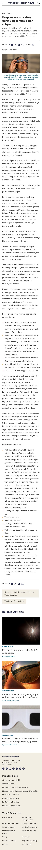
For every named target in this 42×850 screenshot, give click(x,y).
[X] (17, 769)
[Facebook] (7, 769)
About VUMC (26, 844)
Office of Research (29, 831)
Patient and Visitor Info (10, 823)
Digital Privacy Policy (29, 840)
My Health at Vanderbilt (10, 795)
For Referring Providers (10, 802)
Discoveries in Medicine (10, 798)
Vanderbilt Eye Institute (14, 601)
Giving (4, 837)
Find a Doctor (7, 817)
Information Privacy (9, 840)
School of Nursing (8, 827)
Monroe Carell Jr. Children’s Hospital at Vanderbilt (20, 791)
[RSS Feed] (3, 769)
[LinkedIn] (20, 769)
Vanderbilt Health (8, 784)
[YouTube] (10, 769)
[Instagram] (13, 769)
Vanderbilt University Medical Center (15, 787)
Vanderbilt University (29, 827)
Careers (5, 844)
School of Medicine (29, 823)
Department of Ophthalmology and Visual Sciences (19, 593)
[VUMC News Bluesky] (23, 769)
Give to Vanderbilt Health (11, 780)
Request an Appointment (11, 806)
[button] (3, 3)
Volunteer (25, 837)
